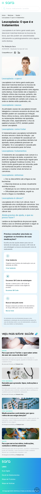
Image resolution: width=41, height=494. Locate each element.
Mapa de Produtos (8, 479)
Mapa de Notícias (8, 483)
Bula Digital (6, 471)
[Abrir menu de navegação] (3, 3)
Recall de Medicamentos (10, 475)
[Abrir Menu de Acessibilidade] (36, 489)
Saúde (18, 15)
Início (4, 15)
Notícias (10, 15)
